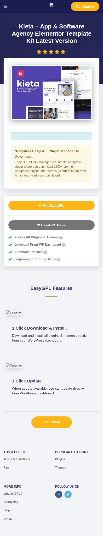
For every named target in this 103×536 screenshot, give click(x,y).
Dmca (8, 518)
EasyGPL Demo (53, 225)
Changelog (11, 502)
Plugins (60, 459)
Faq (6, 467)
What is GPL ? (13, 493)
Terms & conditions (17, 459)
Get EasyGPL (53, 205)
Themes (60, 467)
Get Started (85, 6)
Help (7, 510)
